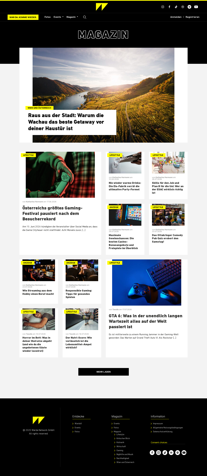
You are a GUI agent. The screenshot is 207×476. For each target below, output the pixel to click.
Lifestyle (28, 155)
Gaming (120, 450)
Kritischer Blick (123, 438)
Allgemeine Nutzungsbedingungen (168, 428)
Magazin (71, 17)
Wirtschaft (121, 446)
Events (58, 17)
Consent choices (159, 442)
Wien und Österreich (39, 108)
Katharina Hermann (34, 201)
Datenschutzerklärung (162, 432)
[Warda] (39, 420)
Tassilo (29, 334)
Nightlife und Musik (125, 454)
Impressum (158, 424)
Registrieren (192, 17)
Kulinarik (120, 442)
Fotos (48, 17)
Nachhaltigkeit (123, 458)
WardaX (78, 424)
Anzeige (114, 207)
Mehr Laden (104, 372)
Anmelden (176, 17)
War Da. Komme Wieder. (23, 17)
